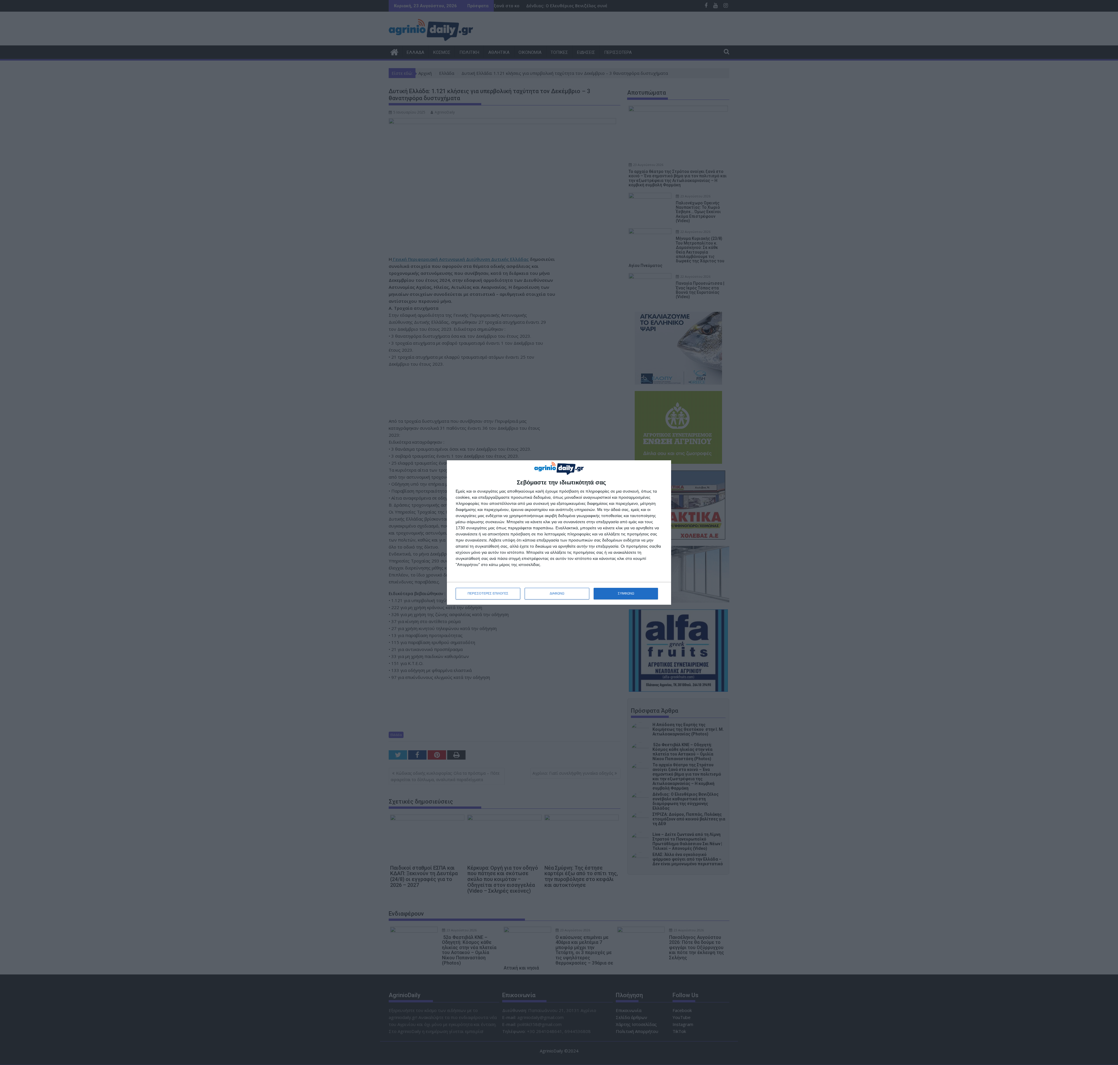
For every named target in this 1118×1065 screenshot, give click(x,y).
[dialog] (559, 532)
